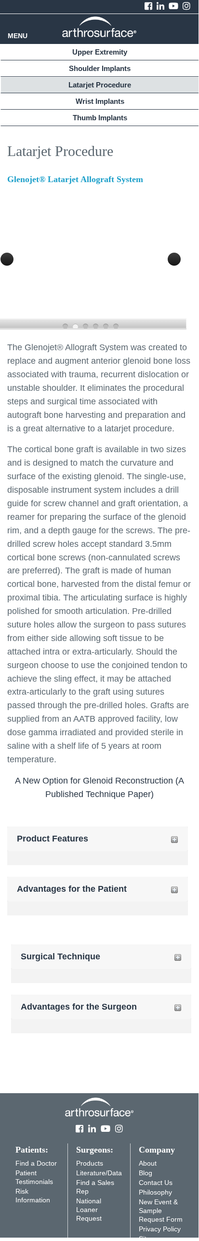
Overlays (172, 205)
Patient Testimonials (34, 1177)
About (148, 1163)
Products (89, 1163)
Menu (17, 36)
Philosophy (155, 1192)
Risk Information (32, 1195)
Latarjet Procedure (99, 85)
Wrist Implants (100, 101)
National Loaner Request (89, 1209)
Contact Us (155, 1182)
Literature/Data (99, 1173)
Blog (145, 1173)
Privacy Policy (160, 1229)
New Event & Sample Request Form (161, 1210)
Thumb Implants (100, 118)
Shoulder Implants (100, 68)
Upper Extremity (99, 52)
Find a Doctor (36, 1163)
